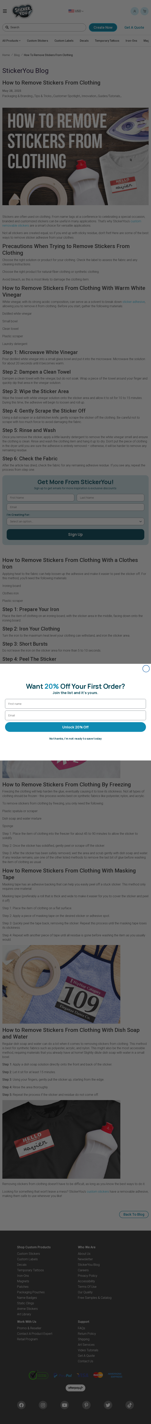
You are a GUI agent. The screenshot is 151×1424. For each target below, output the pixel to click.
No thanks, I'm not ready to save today (75, 738)
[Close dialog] (146, 668)
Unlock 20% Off (75, 726)
